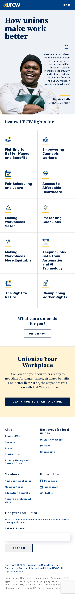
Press (9, 448)
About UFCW (13, 436)
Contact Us (12, 454)
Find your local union (18, 481)
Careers (10, 442)
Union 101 (37, 333)
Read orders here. (56, 588)
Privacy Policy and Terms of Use (17, 462)
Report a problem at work (18, 500)
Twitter (49, 493)
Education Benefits (17, 493)
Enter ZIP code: (15, 528)
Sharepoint (47, 452)
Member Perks (14, 487)
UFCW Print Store (51, 439)
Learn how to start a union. (38, 401)
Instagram (51, 487)
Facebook (50, 481)
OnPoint (45, 445)
